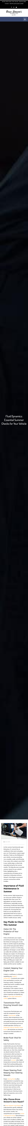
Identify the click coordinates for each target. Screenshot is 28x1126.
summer (13, 1060)
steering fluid (11, 1079)
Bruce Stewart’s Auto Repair (13, 1105)
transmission (12, 1015)
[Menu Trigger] (24, 19)
